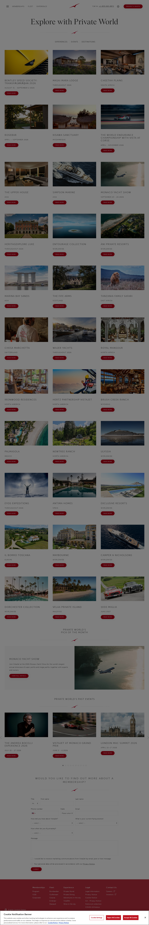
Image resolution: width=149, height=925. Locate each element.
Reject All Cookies (113, 917)
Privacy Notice (63, 922)
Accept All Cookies (130, 917)
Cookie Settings (96, 917)
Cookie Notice (53, 922)
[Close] (145, 917)
